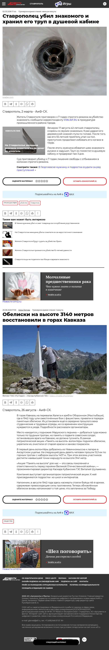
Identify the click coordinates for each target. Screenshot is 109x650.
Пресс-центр (50, 578)
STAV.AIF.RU (70, 120)
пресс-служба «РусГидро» (61, 396)
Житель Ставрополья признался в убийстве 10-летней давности (43, 250)
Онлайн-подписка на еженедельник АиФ (40, 581)
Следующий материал (56, 642)
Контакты (83, 581)
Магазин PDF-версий (78, 578)
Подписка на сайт (69, 581)
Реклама (62, 578)
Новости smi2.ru (12, 301)
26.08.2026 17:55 (9, 310)
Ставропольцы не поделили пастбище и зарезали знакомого (42, 259)
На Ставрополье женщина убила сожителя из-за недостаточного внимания (48, 232)
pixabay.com (8, 97)
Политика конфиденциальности (84, 585)
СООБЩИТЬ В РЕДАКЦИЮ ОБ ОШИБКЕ (37, 588)
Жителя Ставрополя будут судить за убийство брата (38, 241)
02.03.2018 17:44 (9, 11)
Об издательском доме (32, 578)
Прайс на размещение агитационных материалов (44, 585)
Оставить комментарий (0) (85, 181)
